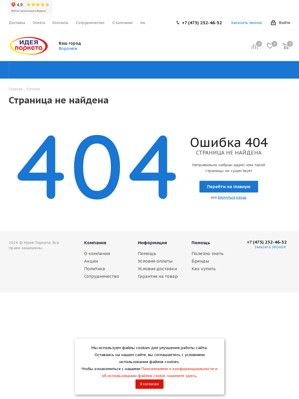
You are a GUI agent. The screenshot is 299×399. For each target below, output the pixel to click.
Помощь (147, 253)
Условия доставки (157, 268)
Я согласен (149, 384)
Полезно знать (208, 253)
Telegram (284, 262)
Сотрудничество (101, 276)
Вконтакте (270, 262)
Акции (91, 261)
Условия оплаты (155, 261)
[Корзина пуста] (285, 46)
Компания (95, 242)
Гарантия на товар (158, 276)
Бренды (200, 261)
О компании (97, 253)
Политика (94, 268)
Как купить (204, 268)
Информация (152, 242)
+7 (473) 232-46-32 (202, 22)
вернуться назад (232, 197)
